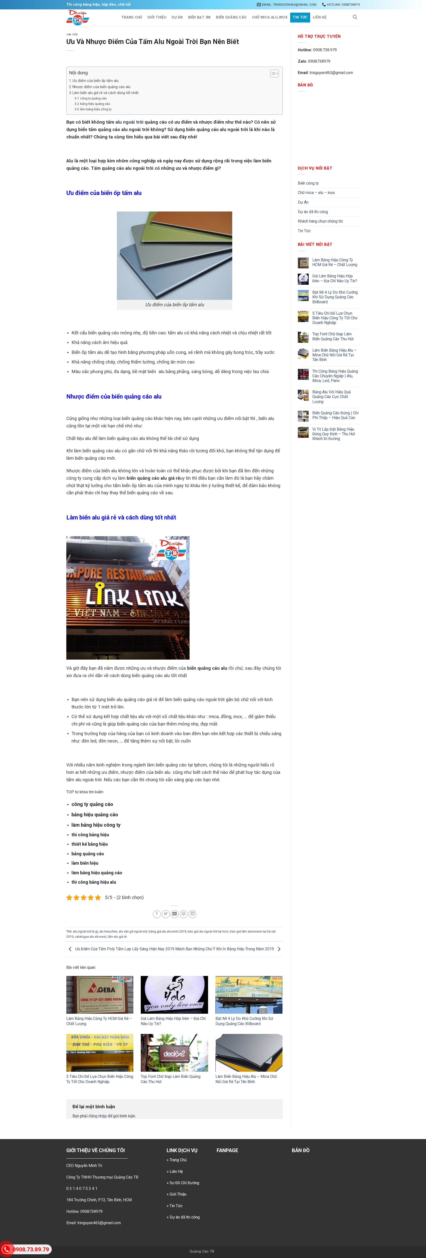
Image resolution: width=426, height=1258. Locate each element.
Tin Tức (300, 17)
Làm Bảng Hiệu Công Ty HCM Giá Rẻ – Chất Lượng (334, 262)
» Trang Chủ (177, 1160)
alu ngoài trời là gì (85, 931)
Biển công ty (308, 183)
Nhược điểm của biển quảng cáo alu (101, 87)
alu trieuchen (108, 931)
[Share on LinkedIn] (192, 914)
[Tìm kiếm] (355, 17)
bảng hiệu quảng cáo (95, 104)
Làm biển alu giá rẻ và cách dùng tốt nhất (105, 93)
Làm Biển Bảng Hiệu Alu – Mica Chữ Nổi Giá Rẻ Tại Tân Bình (246, 1079)
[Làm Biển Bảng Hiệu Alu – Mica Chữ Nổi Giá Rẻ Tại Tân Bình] (249, 1053)
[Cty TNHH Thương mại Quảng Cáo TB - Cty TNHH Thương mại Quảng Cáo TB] (88, 17)
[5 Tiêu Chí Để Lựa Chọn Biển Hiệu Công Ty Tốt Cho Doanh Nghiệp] (99, 1053)
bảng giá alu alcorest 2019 (167, 931)
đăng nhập (98, 1116)
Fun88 (231, 1251)
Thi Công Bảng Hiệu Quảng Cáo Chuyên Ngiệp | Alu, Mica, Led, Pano (335, 376)
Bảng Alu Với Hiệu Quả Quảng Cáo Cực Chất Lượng (331, 397)
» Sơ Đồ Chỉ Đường (183, 1183)
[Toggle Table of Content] (272, 73)
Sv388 (220, 1251)
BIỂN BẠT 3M (199, 17)
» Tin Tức (174, 1205)
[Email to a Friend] (175, 914)
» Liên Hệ (175, 1171)
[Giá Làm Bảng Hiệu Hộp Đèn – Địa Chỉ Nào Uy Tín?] (174, 995)
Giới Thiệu (156, 17)
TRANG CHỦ (131, 17)
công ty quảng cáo (93, 98)
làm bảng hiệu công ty (95, 109)
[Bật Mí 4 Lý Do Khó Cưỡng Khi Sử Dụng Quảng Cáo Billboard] (249, 995)
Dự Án (177, 17)
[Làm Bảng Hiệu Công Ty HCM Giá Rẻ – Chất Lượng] (99, 995)
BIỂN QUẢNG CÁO (231, 17)
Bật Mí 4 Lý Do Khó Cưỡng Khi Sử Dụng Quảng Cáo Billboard (244, 1021)
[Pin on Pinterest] (183, 914)
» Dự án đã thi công (183, 1217)
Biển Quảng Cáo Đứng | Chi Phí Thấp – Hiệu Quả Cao (335, 415)
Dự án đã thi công (313, 212)
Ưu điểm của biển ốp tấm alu (95, 81)
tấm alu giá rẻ (117, 936)
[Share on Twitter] (166, 914)
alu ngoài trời (129, 122)
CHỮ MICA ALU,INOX (269, 17)
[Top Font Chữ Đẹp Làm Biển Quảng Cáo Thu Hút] (174, 1053)
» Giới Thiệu (176, 1194)
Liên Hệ (319, 17)
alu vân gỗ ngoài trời (133, 931)
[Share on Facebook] (157, 914)
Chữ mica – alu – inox (316, 192)
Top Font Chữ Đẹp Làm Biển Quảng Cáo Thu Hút (333, 336)
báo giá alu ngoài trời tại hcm (208, 931)
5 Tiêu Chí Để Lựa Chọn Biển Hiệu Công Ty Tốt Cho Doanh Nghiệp (99, 1079)
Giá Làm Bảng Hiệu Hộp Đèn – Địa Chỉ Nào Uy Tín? (334, 278)
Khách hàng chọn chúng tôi (320, 221)
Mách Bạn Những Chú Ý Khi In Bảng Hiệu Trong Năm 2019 (225, 949)
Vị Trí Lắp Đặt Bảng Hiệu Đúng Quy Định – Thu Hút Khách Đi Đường (333, 434)
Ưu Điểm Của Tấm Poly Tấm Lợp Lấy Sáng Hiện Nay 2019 (124, 949)
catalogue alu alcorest (90, 936)
